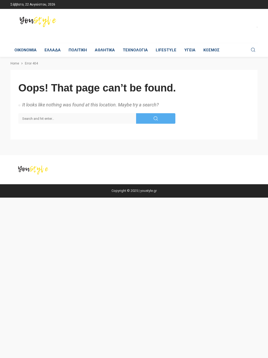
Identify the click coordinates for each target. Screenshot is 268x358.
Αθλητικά (105, 50)
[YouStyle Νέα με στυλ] (39, 21)
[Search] (253, 50)
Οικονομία (25, 50)
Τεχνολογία (135, 50)
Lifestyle (166, 50)
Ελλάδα (52, 50)
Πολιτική (78, 50)
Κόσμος (211, 50)
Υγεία (190, 50)
